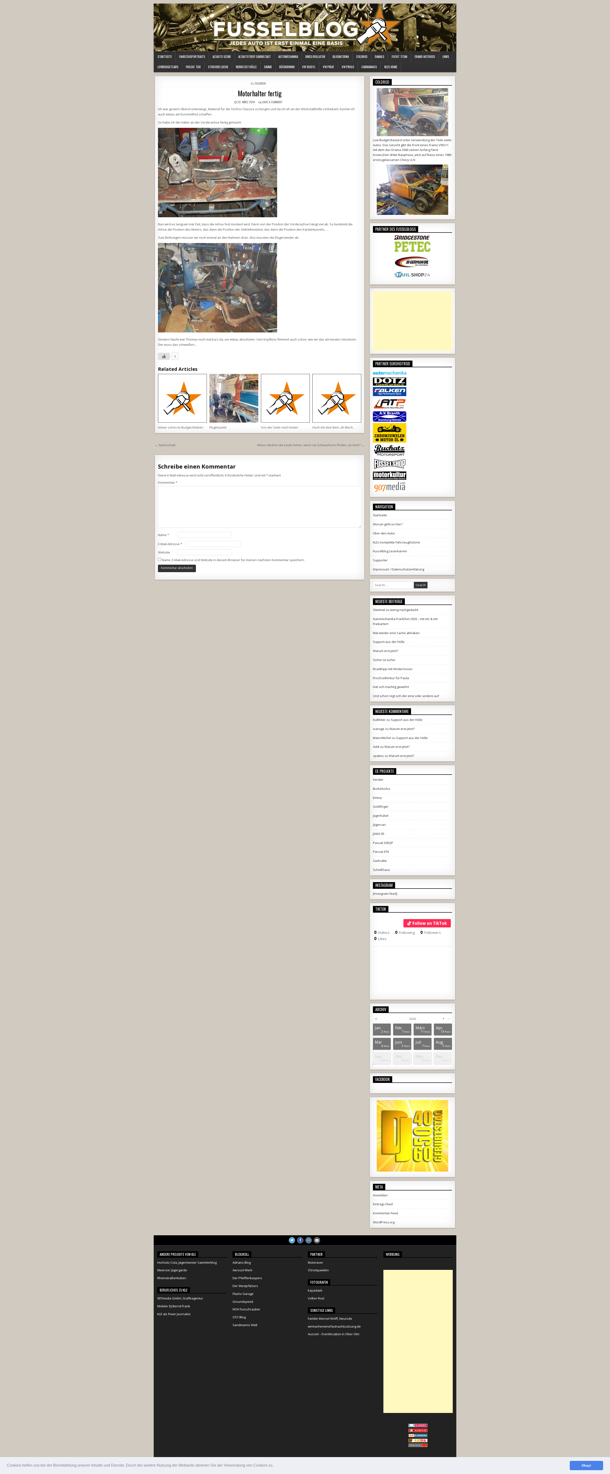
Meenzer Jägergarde (172, 1270)
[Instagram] (308, 1240)
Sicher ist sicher (384, 660)
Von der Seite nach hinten (279, 427)
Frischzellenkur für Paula (391, 678)
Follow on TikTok (429, 923)
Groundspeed (243, 1301)
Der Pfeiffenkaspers (247, 1278)
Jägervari (379, 824)
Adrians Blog (242, 1262)
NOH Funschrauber (246, 1309)
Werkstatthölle (246, 66)
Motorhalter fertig (260, 93)
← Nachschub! (165, 445)
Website (164, 552)
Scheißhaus (381, 870)
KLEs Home (390, 66)
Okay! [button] (586, 1465)
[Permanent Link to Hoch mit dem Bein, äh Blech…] (336, 398)
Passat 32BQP (383, 843)
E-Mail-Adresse (170, 544)
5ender (378, 779)
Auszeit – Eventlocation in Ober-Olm (333, 1334)
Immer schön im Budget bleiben (180, 427)
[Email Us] (317, 1240)
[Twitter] (292, 1240)
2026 (412, 1019)
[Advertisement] (412, 321)
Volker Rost (316, 1298)
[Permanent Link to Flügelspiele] (233, 398)
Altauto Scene (222, 56)
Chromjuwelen (318, 1270)
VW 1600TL (308, 66)
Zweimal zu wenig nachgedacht (395, 610)
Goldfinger (380, 806)
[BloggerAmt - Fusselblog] (417, 1431)
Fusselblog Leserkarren (390, 551)
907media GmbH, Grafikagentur (180, 1298)
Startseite (165, 56)
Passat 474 (381, 851)
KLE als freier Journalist (173, 1314)
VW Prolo (348, 66)
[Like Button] (164, 356)
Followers (430, 932)
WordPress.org (384, 1222)
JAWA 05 (378, 834)
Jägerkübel (380, 815)
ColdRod (361, 56)
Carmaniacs (369, 66)
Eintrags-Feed (383, 1204)
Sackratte (380, 861)
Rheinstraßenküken (171, 1278)
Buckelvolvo (381, 788)
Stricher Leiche (218, 66)
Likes (380, 939)
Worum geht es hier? (388, 524)
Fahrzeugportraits (192, 56)
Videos (382, 932)
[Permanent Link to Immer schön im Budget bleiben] (182, 398)
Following (405, 932)
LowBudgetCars (168, 66)
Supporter (380, 560)
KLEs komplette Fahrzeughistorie (396, 542)
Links (445, 56)
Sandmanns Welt (245, 1325)
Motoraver (315, 1262)
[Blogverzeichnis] (417, 1436)
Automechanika (288, 56)
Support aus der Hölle (389, 642)
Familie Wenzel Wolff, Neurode (330, 1318)
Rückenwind (287, 66)
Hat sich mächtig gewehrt (391, 687)
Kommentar (167, 482)
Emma (377, 798)
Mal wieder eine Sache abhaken (396, 633)
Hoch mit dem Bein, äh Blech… (334, 427)
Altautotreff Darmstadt (254, 56)
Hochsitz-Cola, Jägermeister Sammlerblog (187, 1262)
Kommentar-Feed (385, 1213)
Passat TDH (193, 66)
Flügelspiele (218, 427)
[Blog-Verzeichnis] (417, 1426)
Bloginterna (341, 56)
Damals (379, 56)
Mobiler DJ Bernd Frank (173, 1306)
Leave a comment (272, 102)
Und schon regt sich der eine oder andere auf (406, 696)
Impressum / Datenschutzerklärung (398, 569)
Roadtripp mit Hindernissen (392, 669)
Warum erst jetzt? (385, 651)
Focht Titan (399, 56)
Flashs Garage (243, 1294)
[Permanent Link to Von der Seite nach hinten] (285, 398)
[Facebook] (300, 1240)
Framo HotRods (425, 56)
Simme (268, 66)
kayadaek (315, 1290)
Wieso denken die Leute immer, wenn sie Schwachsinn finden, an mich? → (310, 445)
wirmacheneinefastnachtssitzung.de (334, 1326)
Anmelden (380, 1195)
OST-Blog (239, 1317)
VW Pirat (328, 66)
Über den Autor (384, 533)
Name (163, 535)
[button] (275, 1466)
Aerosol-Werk (242, 1270)
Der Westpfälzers (245, 1286)
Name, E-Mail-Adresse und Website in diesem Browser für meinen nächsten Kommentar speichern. (233, 560)
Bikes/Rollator (315, 56)
